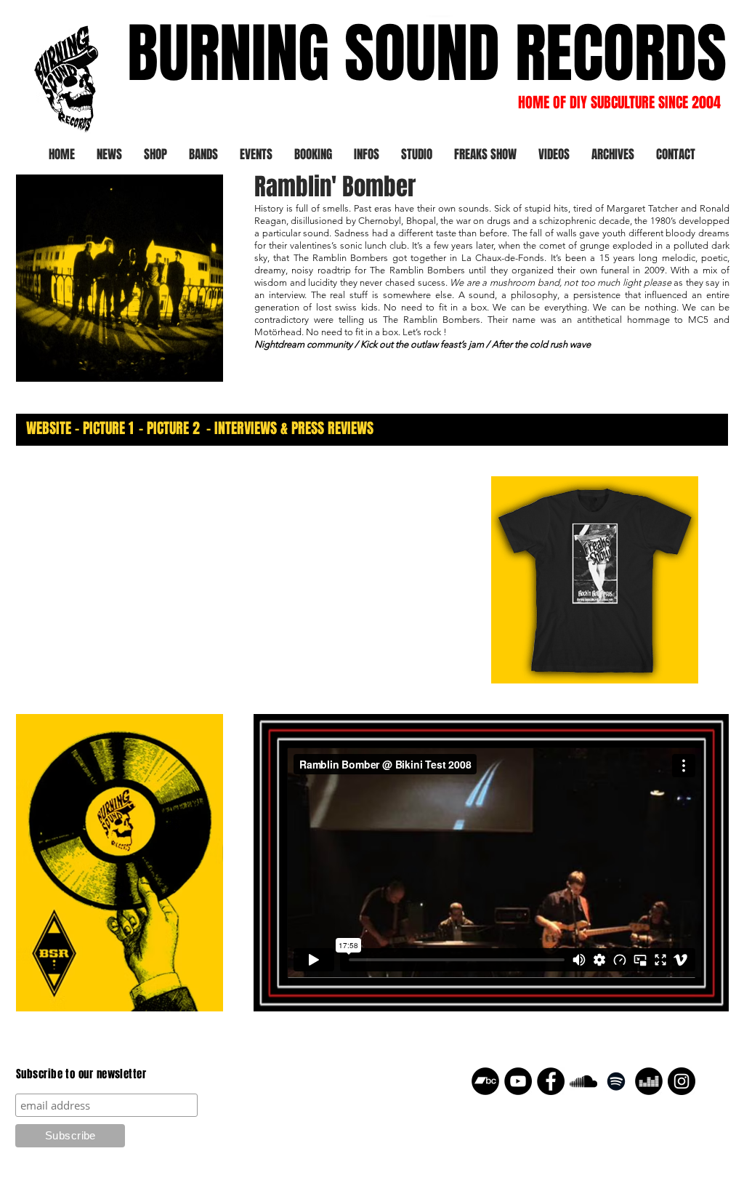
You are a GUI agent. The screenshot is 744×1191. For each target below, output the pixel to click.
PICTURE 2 (173, 428)
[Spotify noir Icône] (616, 1081)
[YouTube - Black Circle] (518, 1081)
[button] (203, 155)
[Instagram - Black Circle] (681, 1081)
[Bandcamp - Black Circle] (485, 1081)
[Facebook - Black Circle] (551, 1081)
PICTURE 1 (108, 428)
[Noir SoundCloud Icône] (583, 1081)
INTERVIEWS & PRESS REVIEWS (293, 428)
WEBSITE (48, 428)
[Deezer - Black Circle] (649, 1081)
